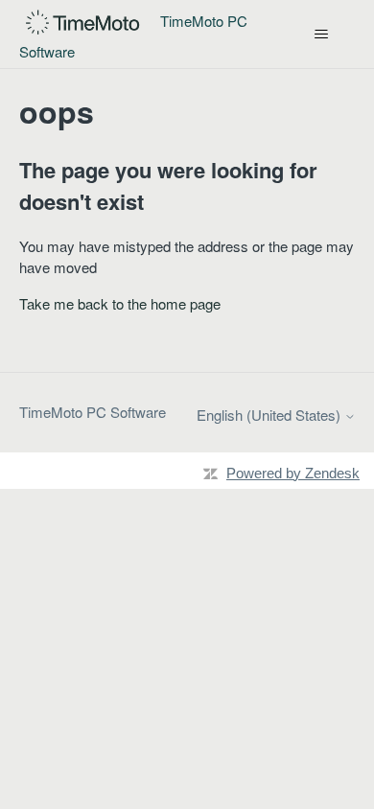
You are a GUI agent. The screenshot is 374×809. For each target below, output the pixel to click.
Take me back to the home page (120, 303)
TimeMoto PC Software (92, 412)
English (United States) (270, 414)
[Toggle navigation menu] (322, 34)
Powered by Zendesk (293, 473)
